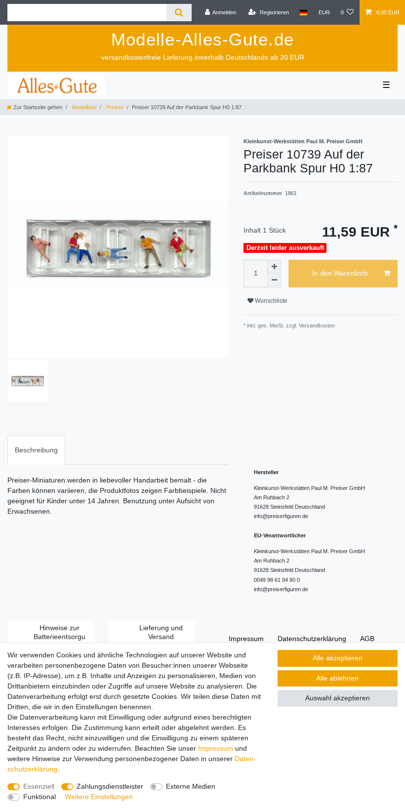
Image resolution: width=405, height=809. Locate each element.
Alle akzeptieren (338, 658)
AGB (367, 639)
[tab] (36, 450)
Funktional (39, 797)
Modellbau (83, 107)
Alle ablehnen (337, 678)
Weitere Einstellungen (99, 797)
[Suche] (179, 12)
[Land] (303, 12)
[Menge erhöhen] (274, 267)
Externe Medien (190, 786)
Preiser (114, 107)
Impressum (246, 639)
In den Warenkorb (340, 273)
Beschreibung (36, 450)
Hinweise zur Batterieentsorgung (59, 636)
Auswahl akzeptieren (337, 698)
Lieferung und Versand (161, 632)
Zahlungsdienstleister (110, 786)
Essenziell (38, 786)
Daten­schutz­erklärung (312, 639)
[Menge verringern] (274, 280)
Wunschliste (270, 300)
